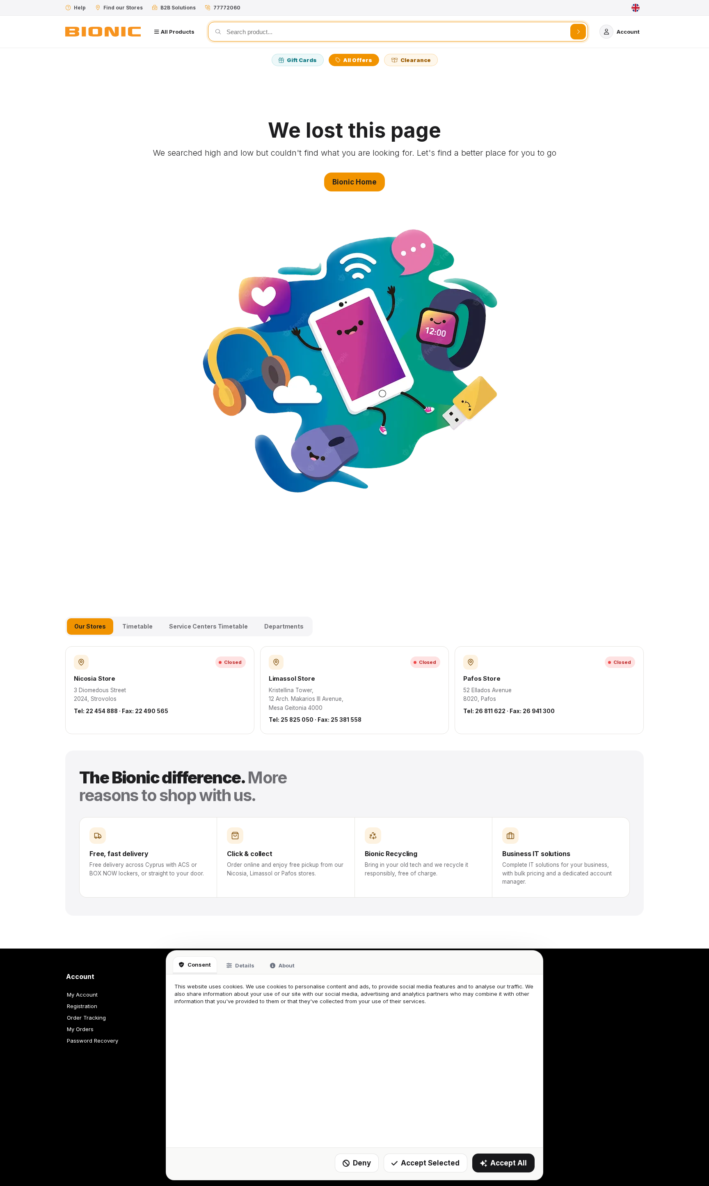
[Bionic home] (103, 32)
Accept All (508, 1163)
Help (80, 8)
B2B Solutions (178, 8)
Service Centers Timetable (208, 626)
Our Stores (90, 626)
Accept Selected (430, 1163)
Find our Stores (123, 8)
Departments (284, 626)
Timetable (137, 626)
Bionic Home (354, 182)
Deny (362, 1163)
